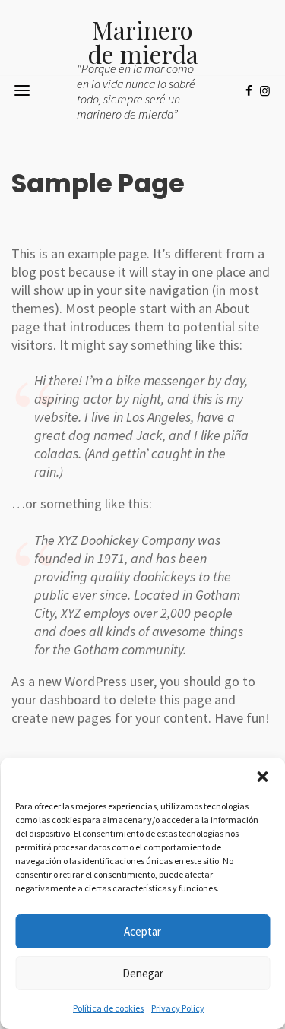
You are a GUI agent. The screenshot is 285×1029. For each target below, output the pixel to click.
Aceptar (142, 931)
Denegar (142, 973)
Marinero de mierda (142, 41)
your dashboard (55, 699)
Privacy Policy (177, 1008)
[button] (262, 776)
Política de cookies (108, 1008)
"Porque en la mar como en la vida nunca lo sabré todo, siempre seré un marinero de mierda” (136, 91)
